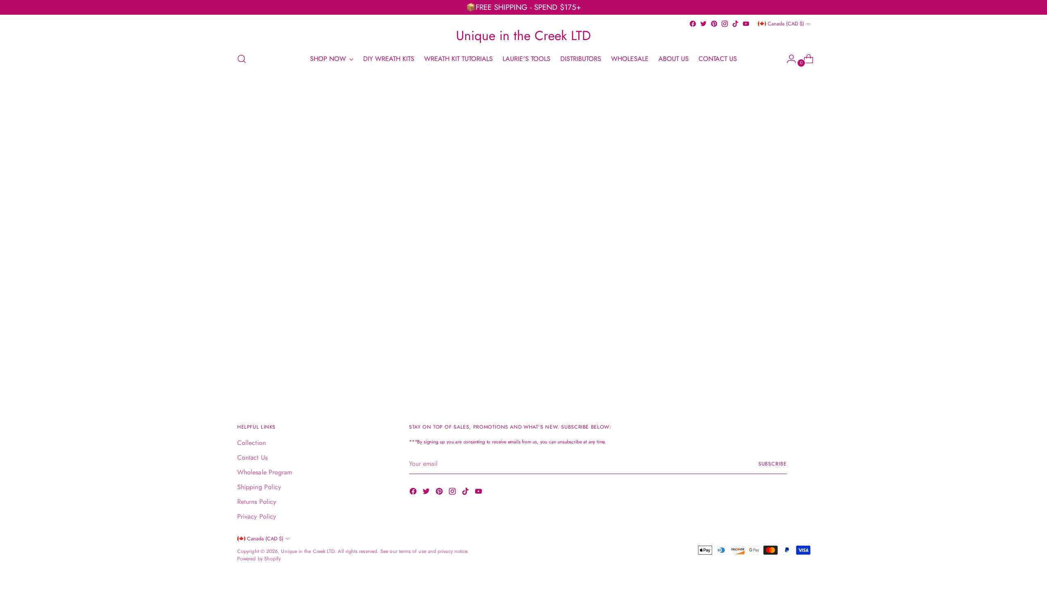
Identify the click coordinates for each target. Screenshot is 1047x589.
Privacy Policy (256, 516)
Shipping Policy (259, 487)
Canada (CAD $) (786, 23)
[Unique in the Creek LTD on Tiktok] (735, 23)
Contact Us (252, 457)
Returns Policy (256, 501)
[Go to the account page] (788, 59)
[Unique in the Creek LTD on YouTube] (746, 23)
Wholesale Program (264, 472)
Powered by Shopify (259, 558)
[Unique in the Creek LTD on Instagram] (724, 23)
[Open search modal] (242, 59)
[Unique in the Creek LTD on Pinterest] (714, 23)
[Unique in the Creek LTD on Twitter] (703, 23)
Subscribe (772, 464)
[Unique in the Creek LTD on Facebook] (693, 23)
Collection (251, 442)
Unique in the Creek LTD (308, 551)
